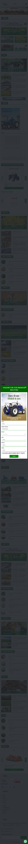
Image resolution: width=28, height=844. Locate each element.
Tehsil (2, 447)
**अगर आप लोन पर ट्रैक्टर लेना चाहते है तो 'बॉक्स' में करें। (13, 453)
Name (2, 421)
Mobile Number (4, 426)
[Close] (25, 387)
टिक (22, 453)
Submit (13, 456)
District (3, 442)
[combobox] (14, 439)
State (2, 437)
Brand (2, 431)
